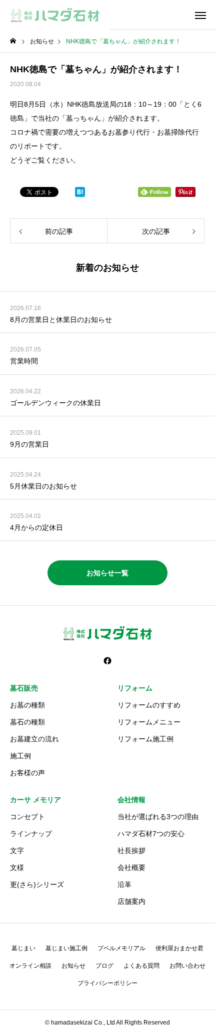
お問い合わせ (188, 965)
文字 (17, 851)
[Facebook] (108, 661)
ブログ (105, 965)
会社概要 (132, 867)
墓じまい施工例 (67, 948)
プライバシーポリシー (108, 983)
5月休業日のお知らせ (43, 486)
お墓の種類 (27, 705)
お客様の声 (27, 773)
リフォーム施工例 (146, 739)
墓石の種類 (27, 722)
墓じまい (24, 948)
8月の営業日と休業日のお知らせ (61, 320)
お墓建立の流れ (34, 739)
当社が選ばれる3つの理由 (158, 817)
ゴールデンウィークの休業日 (55, 403)
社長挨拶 (132, 851)
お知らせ (74, 965)
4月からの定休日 (36, 527)
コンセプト (27, 817)
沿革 (125, 884)
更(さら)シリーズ (37, 884)
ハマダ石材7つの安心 (151, 834)
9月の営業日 (29, 444)
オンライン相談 (31, 965)
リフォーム (135, 688)
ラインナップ (31, 834)
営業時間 (24, 361)
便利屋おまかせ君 (180, 948)
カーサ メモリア (35, 800)
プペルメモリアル (122, 948)
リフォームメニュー (149, 722)
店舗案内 (132, 901)
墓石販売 (24, 688)
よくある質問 (142, 965)
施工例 (20, 756)
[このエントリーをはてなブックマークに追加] (80, 194)
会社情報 (132, 800)
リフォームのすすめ (149, 705)
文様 (17, 867)
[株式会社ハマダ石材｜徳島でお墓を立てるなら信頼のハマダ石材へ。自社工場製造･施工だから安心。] (55, 15)
